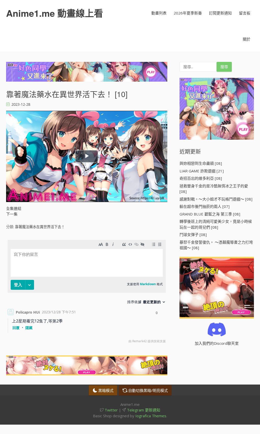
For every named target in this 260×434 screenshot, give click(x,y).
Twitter (111, 409)
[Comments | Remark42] (86, 292)
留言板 (244, 12)
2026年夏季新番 (188, 12)
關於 (246, 39)
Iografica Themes (150, 415)
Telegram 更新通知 (143, 409)
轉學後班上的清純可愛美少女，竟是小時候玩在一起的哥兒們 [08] (216, 224)
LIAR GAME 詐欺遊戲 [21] (202, 170)
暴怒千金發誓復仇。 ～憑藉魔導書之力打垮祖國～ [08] (216, 245)
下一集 (12, 213)
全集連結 (13, 208)
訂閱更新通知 (220, 12)
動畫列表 (159, 12)
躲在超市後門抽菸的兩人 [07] (205, 206)
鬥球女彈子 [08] (193, 234)
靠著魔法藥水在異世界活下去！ (40, 226)
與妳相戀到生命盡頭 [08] (201, 163)
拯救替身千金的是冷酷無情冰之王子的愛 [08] (214, 188)
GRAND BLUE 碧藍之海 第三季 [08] (210, 213)
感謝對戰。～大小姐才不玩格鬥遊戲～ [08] (216, 199)
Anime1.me (54, 13)
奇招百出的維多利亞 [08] (201, 178)
